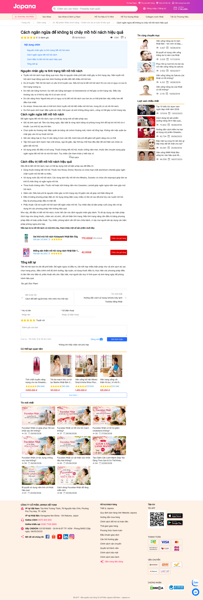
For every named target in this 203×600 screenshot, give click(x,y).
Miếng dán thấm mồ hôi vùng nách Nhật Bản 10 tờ (56, 251)
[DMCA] (176, 590)
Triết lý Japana (107, 508)
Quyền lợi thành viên (109, 548)
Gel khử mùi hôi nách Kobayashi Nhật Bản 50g (55, 237)
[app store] (175, 518)
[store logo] (24, 7)
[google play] (175, 525)
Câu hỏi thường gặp (109, 539)
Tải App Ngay (131, 3)
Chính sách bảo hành (109, 557)
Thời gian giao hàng (109, 526)
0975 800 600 (45, 520)
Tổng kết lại (32, 64)
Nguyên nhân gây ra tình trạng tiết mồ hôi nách (48, 50)
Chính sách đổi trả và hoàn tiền (114, 521)
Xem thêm (73, 395)
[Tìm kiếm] (55, 9)
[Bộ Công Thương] (157, 590)
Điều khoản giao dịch (109, 535)
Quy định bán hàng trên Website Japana (118, 512)
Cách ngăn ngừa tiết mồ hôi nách (42, 55)
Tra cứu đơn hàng (148, 3)
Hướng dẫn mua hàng (110, 517)
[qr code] (157, 519)
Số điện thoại (68, 310)
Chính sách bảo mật (109, 552)
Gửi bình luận (117, 339)
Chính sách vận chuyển (110, 543)
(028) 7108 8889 (49, 524)
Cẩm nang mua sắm (182, 3)
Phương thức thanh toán (111, 530)
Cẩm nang (41, 22)
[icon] (47, 538)
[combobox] (95, 8)
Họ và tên (26, 310)
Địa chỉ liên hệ (164, 3)
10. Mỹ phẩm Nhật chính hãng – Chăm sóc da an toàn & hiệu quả (81, 22)
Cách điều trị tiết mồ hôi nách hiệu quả (44, 59)
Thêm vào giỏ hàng (118, 238)
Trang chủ (25, 22)
